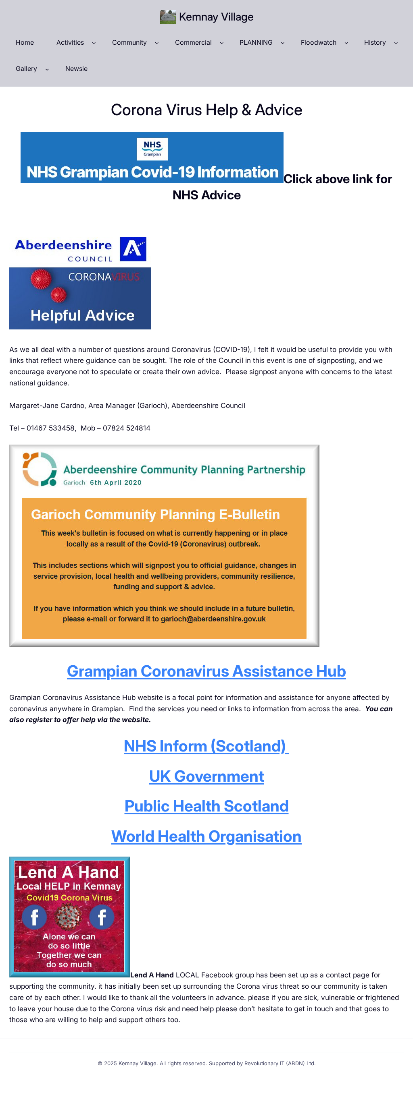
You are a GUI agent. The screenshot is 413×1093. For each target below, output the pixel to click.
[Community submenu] (157, 43)
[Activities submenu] (94, 43)
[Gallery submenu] (47, 69)
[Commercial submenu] (222, 43)
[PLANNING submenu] (283, 43)
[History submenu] (396, 43)
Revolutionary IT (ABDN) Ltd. (280, 1063)
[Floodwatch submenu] (346, 43)
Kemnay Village (216, 16)
